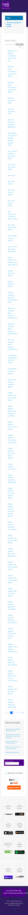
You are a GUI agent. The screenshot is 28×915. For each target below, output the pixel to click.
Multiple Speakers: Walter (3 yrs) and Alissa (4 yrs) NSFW (12, 411)
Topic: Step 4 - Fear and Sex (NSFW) (12, 166)
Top (15, 908)
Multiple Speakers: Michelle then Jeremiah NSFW (12, 633)
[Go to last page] (23, 712)
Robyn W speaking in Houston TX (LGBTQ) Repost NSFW (12, 297)
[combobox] (12, 763)
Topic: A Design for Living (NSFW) (12, 238)
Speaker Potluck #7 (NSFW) (11, 284)
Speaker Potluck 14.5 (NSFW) (11, 273)
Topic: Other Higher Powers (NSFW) (12, 227)
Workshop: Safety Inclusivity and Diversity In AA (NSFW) (12, 71)
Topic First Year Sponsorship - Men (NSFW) (12, 249)
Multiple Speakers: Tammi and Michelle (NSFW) (11, 493)
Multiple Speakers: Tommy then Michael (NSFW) (12, 453)
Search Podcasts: (9, 761)
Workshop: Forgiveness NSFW (11, 100)
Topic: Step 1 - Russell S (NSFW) (12, 192)
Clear (21, 44)
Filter (17, 44)
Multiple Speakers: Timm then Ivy (12, 466)
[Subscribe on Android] (8, 851)
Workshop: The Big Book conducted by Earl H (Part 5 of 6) (12, 56)
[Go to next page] (20, 712)
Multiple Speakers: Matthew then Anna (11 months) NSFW (12, 676)
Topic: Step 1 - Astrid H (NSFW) (12, 203)
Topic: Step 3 (11, 175)
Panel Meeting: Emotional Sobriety (12, 371)
